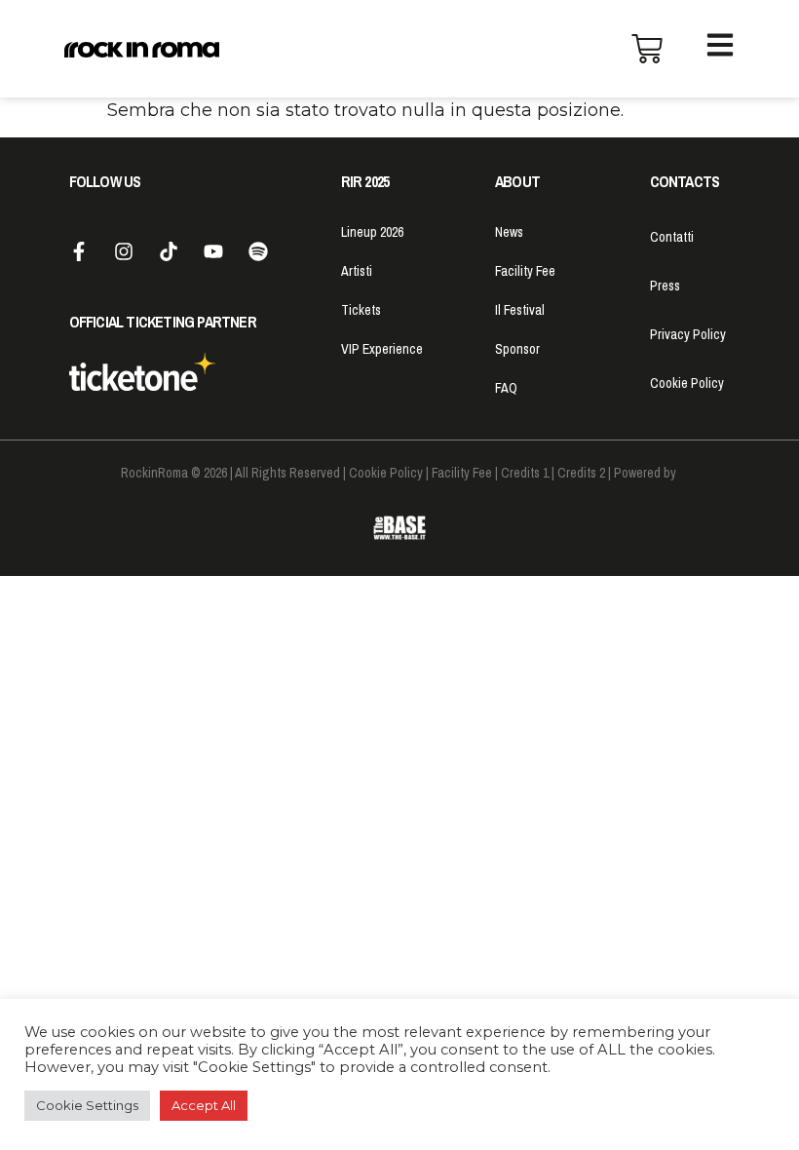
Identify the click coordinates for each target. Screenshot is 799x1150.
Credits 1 (525, 472)
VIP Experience (382, 349)
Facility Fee (525, 271)
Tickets (361, 310)
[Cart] (647, 48)
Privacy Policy (688, 334)
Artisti (356, 271)
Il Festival (520, 310)
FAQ (506, 388)
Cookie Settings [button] (87, 1105)
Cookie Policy (687, 383)
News (509, 232)
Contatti (672, 237)
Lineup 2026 (372, 232)
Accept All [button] (203, 1105)
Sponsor (517, 349)
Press (665, 285)
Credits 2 (581, 472)
